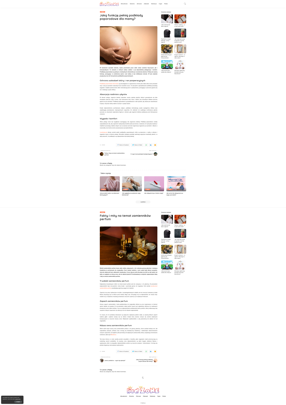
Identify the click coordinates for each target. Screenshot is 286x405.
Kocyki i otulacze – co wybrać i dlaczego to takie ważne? (179, 56)
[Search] (185, 3)
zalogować (108, 165)
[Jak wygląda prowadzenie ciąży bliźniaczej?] (132, 183)
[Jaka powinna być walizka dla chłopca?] (167, 64)
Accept (18, 401)
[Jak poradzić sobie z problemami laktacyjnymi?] (110, 183)
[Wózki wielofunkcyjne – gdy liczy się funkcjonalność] (167, 48)
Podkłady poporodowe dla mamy (109, 83)
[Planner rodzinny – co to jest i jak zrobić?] (180, 18)
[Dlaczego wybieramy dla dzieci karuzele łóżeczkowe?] (180, 64)
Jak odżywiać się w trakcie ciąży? (153, 193)
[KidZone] (109, 3)
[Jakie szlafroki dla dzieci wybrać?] (167, 18)
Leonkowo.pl (103, 132)
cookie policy (18, 399)
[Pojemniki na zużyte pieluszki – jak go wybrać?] (167, 33)
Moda (102, 212)
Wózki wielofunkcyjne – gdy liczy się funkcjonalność (166, 56)
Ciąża (102, 11)
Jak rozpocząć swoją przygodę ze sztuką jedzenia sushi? (179, 40)
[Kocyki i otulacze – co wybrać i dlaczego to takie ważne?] (180, 48)
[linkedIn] (151, 145)
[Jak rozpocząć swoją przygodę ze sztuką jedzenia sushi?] (180, 33)
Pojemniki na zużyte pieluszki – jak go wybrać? (166, 40)
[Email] (155, 145)
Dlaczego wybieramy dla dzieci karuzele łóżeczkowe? (179, 72)
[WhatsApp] (146, 145)
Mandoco (113, 334)
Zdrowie (103, 381)
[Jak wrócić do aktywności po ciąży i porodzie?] (176, 183)
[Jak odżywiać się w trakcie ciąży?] (154, 183)
